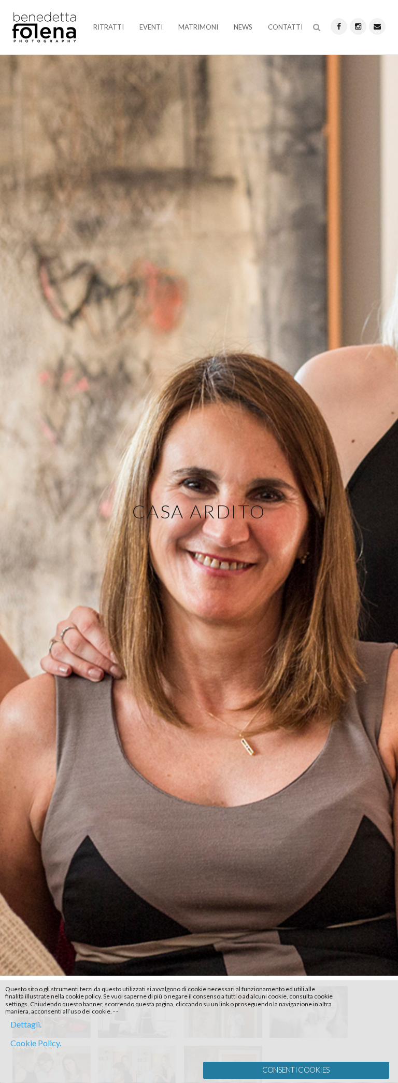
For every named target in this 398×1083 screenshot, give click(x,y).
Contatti (285, 27)
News (243, 27)
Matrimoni (198, 27)
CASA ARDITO (199, 511)
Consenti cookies (296, 1069)
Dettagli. (25, 1024)
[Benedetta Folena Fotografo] (44, 29)
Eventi (151, 27)
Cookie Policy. (35, 1043)
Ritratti (108, 27)
